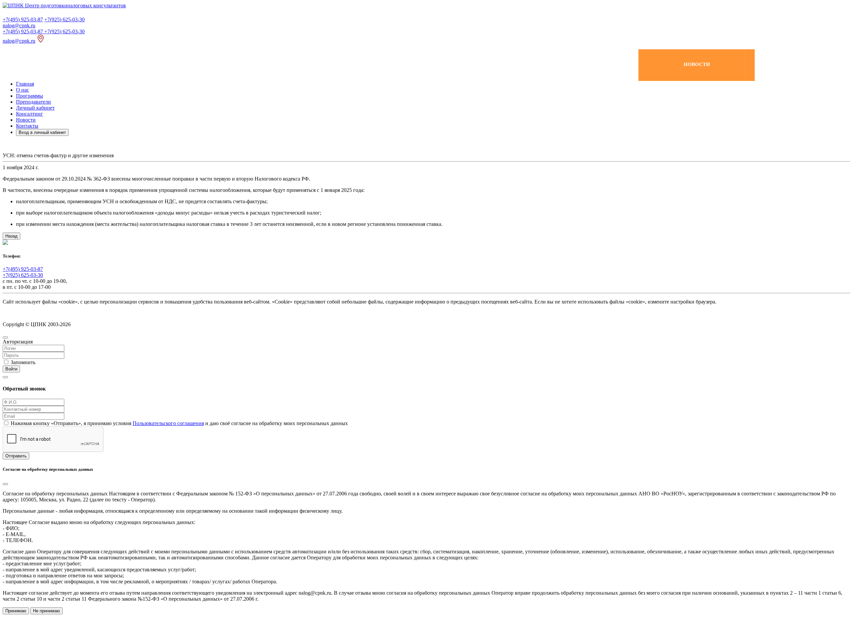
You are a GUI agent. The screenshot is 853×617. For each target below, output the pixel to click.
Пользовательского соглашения (168, 423)
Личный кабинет (35, 108)
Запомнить (23, 362)
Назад (11, 236)
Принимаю (15, 610)
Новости (26, 120)
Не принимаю (46, 610)
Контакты (27, 126)
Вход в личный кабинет (42, 132)
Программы (29, 96)
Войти (11, 368)
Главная (25, 84)
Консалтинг (29, 114)
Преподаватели (33, 102)
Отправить (16, 455)
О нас (22, 90)
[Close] (5, 337)
